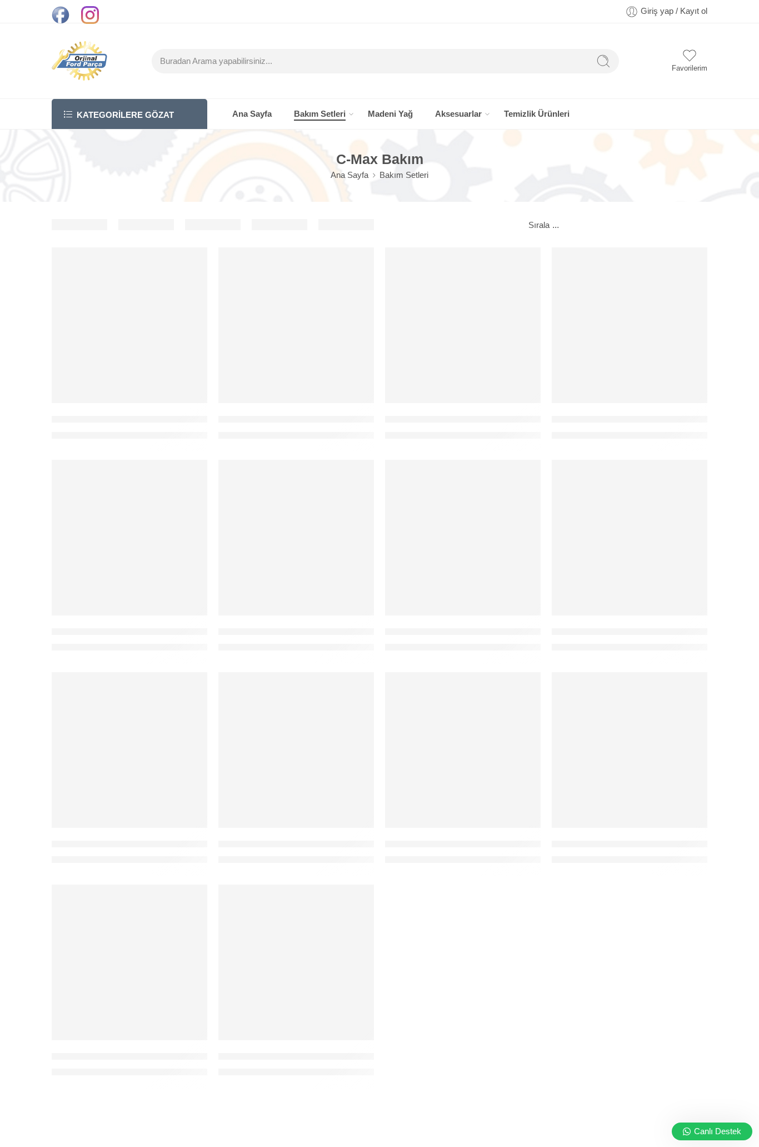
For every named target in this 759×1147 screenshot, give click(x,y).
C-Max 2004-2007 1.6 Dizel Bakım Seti (300, 843)
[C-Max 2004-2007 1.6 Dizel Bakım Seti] (296, 750)
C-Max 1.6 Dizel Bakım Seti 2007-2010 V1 (141, 631)
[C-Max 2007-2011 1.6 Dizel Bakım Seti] (463, 750)
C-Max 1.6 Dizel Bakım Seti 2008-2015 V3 (307, 631)
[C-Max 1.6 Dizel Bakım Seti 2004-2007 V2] (629, 325)
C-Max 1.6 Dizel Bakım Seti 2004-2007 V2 (641, 419)
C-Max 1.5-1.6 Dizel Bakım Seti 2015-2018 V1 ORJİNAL (171, 419)
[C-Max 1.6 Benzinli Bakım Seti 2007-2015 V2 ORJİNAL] (296, 325)
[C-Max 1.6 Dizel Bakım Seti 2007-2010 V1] (129, 537)
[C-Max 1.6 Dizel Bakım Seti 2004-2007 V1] (463, 325)
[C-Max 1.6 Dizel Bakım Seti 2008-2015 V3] (296, 537)
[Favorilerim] (191, 263)
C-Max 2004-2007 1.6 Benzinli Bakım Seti (141, 843)
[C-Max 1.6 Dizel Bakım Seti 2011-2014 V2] (463, 537)
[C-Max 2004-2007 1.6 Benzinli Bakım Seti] (129, 750)
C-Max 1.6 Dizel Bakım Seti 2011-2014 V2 (474, 631)
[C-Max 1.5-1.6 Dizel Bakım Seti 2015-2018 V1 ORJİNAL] (129, 325)
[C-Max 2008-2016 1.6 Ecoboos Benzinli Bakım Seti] (629, 750)
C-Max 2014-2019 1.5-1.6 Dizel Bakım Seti (309, 1056)
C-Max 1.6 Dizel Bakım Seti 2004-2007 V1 (474, 419)
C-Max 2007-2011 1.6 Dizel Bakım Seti (467, 843)
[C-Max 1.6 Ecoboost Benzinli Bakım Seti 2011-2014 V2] (629, 537)
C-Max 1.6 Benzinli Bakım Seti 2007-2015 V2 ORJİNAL (336, 419)
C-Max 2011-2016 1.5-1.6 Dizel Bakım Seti (142, 1056)
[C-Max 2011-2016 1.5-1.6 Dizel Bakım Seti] (129, 962)
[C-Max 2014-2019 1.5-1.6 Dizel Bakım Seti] (296, 962)
